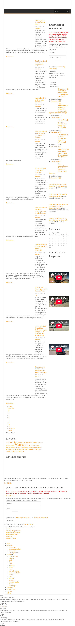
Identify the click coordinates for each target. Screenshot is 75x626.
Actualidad (38, 28)
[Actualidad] (20, 33)
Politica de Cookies (12, 534)
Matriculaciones (34, 445)
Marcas (21, 444)
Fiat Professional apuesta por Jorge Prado (41, 63)
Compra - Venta (11, 538)
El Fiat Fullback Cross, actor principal (40, 170)
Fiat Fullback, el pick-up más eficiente (40, 100)
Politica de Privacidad (13, 532)
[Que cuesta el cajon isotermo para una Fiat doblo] (51, 191)
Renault (14, 449)
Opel (29, 447)
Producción (39, 447)
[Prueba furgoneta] (20, 300)
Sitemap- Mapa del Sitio (13, 530)
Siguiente (12, 428)
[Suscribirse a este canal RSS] (46, 17)
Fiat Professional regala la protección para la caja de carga (41, 210)
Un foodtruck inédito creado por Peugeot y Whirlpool (63, 123)
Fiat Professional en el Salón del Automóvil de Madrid (41, 134)
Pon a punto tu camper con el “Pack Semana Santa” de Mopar (41, 369)
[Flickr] (10, 483)
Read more (3, 606)
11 (9, 426)
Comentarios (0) (56, 101)
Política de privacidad (41, 517)
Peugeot (33, 447)
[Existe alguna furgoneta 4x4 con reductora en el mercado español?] (51, 215)
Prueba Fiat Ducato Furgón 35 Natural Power (41, 289)
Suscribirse (10, 496)
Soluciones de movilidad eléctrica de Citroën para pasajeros (63, 92)
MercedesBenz (11, 447)
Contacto (9, 536)
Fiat (36, 295)
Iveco (12, 445)
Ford (36, 443)
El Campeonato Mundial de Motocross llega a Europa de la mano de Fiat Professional (41, 330)
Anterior (11, 408)
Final (10, 430)
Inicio (10, 406)
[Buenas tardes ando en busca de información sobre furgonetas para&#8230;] (51, 201)
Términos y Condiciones (22, 517)
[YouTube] (8, 483)
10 (9, 424)
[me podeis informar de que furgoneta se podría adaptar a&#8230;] (51, 181)
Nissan (18, 447)
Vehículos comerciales (24, 449)
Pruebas (9, 449)
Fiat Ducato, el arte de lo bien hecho (40, 22)
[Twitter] (5, 483)
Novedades (24, 447)
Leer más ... (9, 56)
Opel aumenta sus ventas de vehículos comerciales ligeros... (58, 168)
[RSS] (11, 483)
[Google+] (7, 483)
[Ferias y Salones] (20, 144)
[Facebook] (4, 483)
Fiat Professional (28, 442)
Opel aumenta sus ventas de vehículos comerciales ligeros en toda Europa (58, 108)
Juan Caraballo (28, 524)
